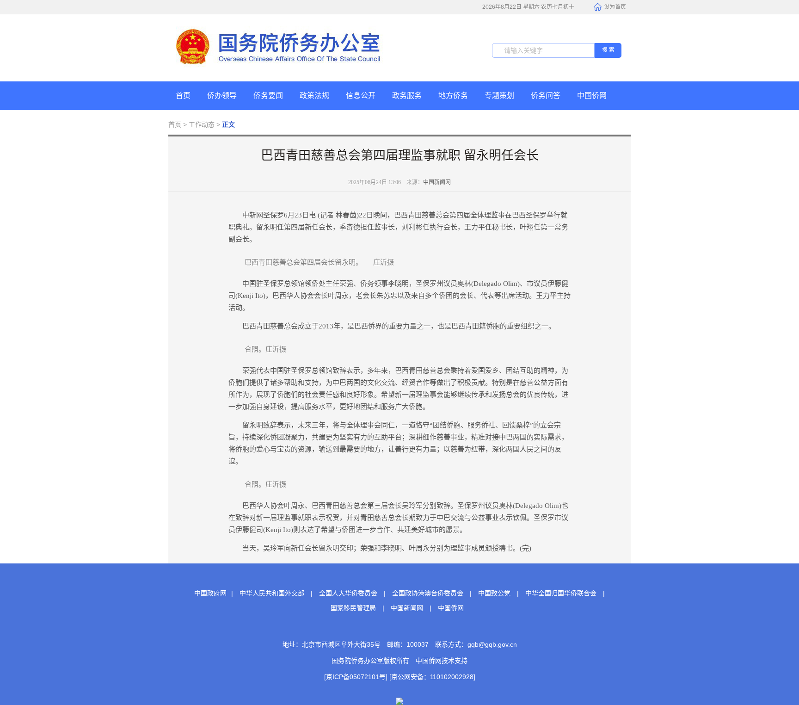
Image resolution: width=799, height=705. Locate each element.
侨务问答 (545, 95)
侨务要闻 (268, 95)
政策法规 (314, 95)
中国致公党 (494, 593)
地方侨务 (453, 95)
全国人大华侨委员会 (348, 593)
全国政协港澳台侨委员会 (427, 593)
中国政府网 (210, 593)
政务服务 (407, 95)
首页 (183, 95)
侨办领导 (222, 95)
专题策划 (499, 95)
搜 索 (608, 50)
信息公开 (360, 95)
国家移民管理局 (353, 608)
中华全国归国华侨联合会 (560, 593)
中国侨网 (592, 95)
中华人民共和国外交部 (272, 593)
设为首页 (615, 7)
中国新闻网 (437, 182)
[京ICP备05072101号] (355, 676)
